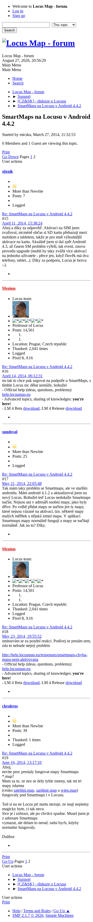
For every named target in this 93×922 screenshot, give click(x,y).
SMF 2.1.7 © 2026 (27, 915)
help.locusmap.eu (16, 394)
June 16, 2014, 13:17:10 (22, 762)
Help (16, 911)
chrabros (10, 706)
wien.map (69, 790)
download (31, 408)
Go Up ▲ (61, 911)
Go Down (10, 157)
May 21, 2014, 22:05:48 (22, 483)
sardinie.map (46, 790)
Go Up (7, 861)
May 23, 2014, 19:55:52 (22, 636)
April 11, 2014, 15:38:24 (22, 223)
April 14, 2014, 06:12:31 (22, 376)
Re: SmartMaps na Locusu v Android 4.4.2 (37, 214)
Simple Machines (59, 915)
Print (6, 152)
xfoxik (7, 171)
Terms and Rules (37, 911)
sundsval (9, 432)
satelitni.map (24, 790)
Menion (9, 288)
